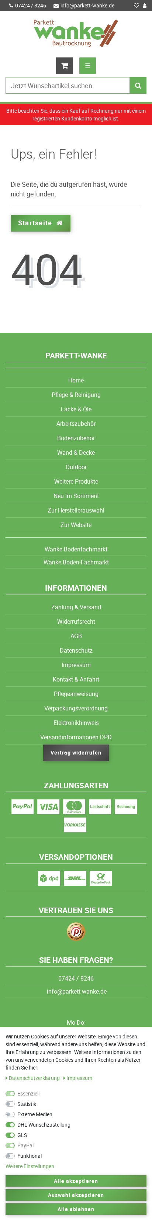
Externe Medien (34, 1114)
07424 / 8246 (30, 5)
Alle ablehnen (76, 1209)
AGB (76, 636)
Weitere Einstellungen (30, 1166)
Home (76, 380)
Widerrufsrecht (76, 621)
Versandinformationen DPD (76, 737)
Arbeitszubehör (76, 424)
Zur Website (76, 525)
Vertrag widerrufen (76, 752)
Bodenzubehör (76, 438)
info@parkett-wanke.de (87, 5)
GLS (22, 1134)
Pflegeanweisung (76, 694)
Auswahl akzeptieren (76, 1195)
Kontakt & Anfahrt (76, 679)
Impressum (76, 665)
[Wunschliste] (136, 5)
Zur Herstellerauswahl (76, 510)
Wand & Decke (76, 452)
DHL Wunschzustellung (43, 1124)
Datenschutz (76, 650)
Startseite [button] (36, 223)
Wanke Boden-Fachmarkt (76, 562)
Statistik (26, 1103)
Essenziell (28, 1093)
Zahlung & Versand (76, 607)
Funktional (29, 1155)
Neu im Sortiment (76, 496)
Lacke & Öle (76, 409)
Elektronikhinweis (76, 723)
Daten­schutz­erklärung (35, 1077)
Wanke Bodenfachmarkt (76, 549)
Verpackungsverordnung (76, 708)
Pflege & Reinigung (76, 395)
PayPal (25, 1145)
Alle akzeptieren (76, 1180)
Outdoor (76, 467)
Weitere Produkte (76, 481)
